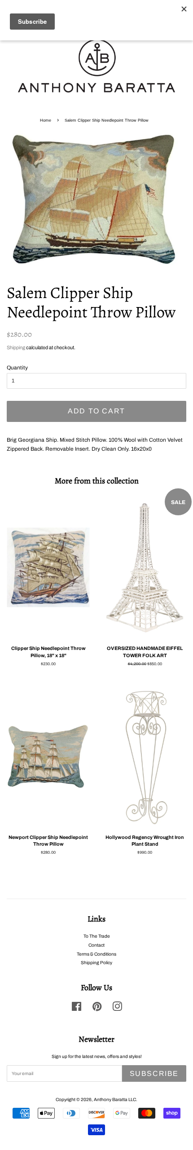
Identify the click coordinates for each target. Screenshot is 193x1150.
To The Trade (96, 936)
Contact (96, 945)
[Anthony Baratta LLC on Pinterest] (97, 1008)
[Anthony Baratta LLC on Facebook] (76, 1008)
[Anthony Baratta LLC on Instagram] (117, 1008)
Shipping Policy (96, 962)
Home (45, 120)
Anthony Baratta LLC (115, 1099)
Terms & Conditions (96, 954)
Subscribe (154, 1073)
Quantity (17, 367)
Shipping (16, 347)
